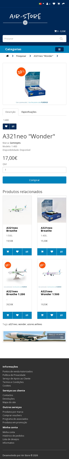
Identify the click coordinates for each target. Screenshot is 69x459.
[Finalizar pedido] (63, 3)
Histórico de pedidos (13, 435)
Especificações (29, 111)
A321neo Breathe (12, 229)
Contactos (8, 395)
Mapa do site (9, 402)
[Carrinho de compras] (59, 3)
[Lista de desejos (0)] (54, 3)
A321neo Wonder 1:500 (50, 292)
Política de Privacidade (14, 375)
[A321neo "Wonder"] (34, 84)
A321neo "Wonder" (43, 56)
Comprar (34, 180)
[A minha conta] (48, 3)
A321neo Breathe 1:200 (15, 292)
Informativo (8, 442)
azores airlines (34, 324)
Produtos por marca (13, 411)
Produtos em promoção (15, 422)
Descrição (10, 111)
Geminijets (15, 142)
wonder (22, 324)
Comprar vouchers (12, 415)
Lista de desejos (11, 439)
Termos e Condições (13, 382)
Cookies (7, 385)
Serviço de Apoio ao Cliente (16, 378)
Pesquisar (21, 56)
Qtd (5, 164)
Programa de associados (15, 418)
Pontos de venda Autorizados (18, 371)
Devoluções (9, 398)
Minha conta (9, 432)
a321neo (12, 324)
